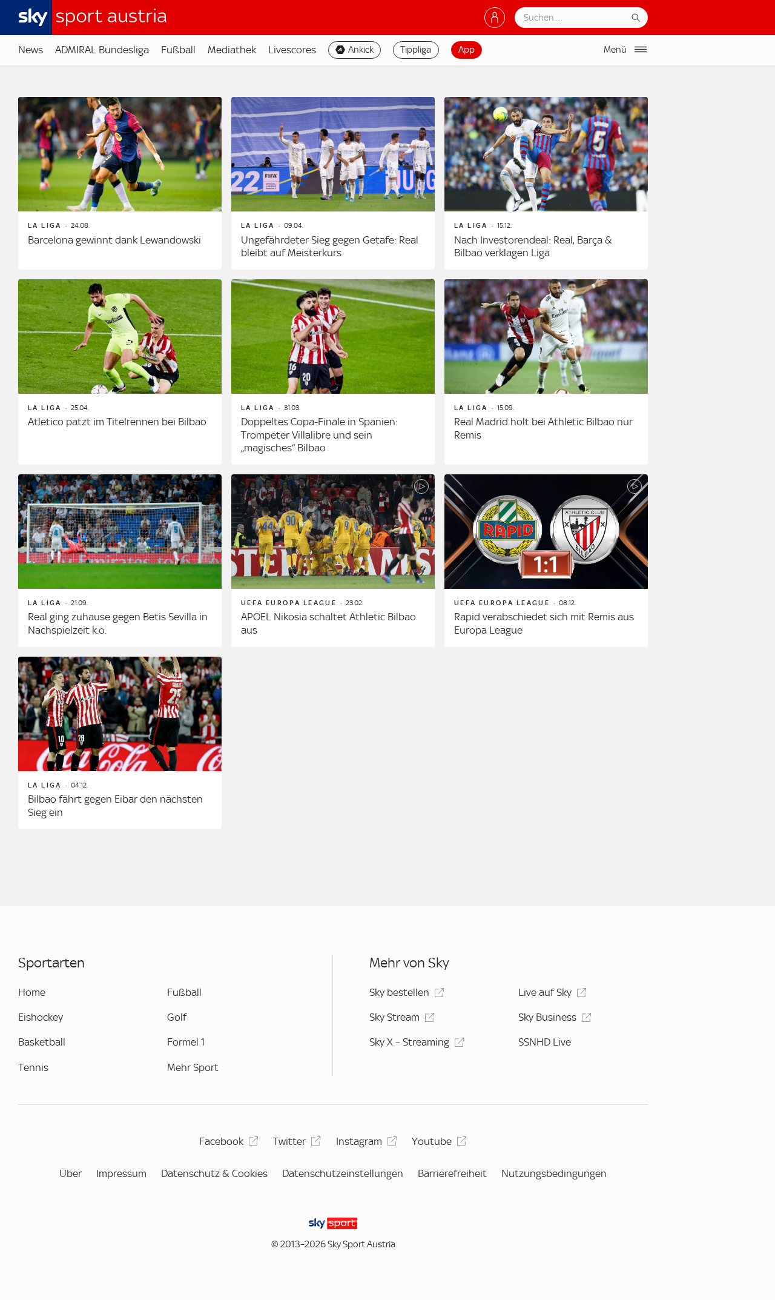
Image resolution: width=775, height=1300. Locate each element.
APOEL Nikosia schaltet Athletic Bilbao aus (328, 623)
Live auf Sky (545, 992)
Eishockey (40, 1017)
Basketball (41, 1042)
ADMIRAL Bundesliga (102, 50)
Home (31, 992)
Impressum (121, 1173)
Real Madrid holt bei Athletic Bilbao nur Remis (543, 428)
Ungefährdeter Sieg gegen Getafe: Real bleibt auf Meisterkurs (329, 246)
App (466, 49)
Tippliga (415, 49)
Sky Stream (394, 1017)
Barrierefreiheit (452, 1173)
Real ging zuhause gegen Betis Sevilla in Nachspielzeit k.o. (118, 623)
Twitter (289, 1141)
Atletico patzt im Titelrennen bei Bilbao (117, 422)
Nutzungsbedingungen (554, 1173)
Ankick (361, 49)
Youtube (432, 1141)
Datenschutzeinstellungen (342, 1173)
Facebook (221, 1141)
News (30, 50)
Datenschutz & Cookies (214, 1173)
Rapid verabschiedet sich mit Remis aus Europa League (544, 623)
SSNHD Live (544, 1042)
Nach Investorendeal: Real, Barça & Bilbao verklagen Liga (533, 246)
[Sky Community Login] (494, 17)
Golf (176, 1017)
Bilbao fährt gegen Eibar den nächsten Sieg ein (115, 805)
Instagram (359, 1141)
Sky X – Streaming (409, 1042)
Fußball (178, 50)
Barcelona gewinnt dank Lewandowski (114, 240)
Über (70, 1173)
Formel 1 (186, 1042)
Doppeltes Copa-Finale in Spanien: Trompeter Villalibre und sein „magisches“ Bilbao (319, 435)
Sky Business (547, 1017)
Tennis (33, 1067)
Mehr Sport (193, 1067)
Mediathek (232, 50)
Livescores (292, 50)
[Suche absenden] (636, 17)
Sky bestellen (399, 992)
